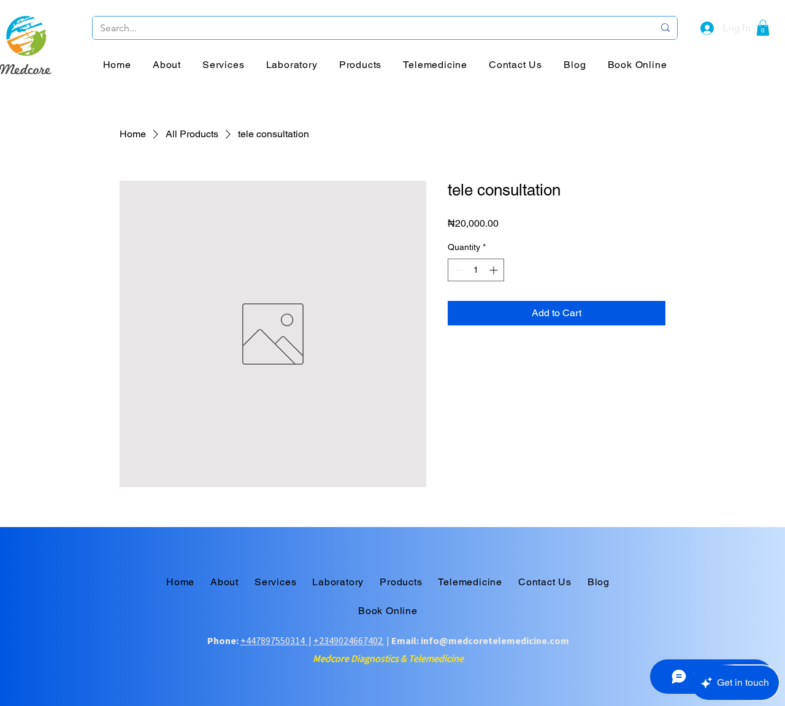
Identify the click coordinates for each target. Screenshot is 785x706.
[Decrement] (457, 270)
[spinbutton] (476, 270)
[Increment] (494, 270)
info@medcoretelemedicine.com (495, 640)
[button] (763, 28)
